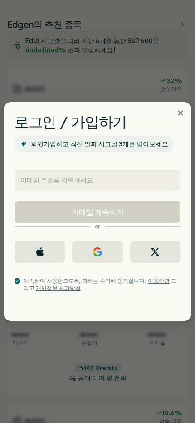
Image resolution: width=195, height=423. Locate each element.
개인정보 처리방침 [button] (58, 288)
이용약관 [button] (159, 280)
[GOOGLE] (97, 252)
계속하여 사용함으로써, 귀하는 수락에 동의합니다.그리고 (100, 284)
